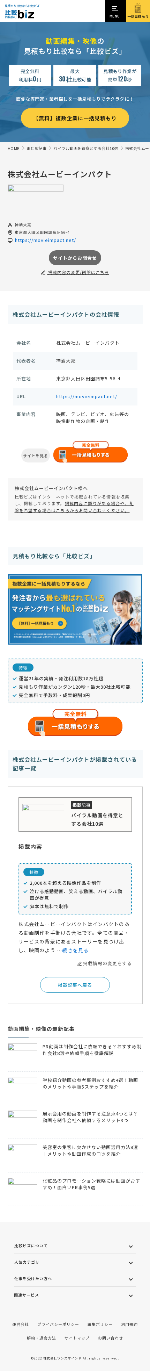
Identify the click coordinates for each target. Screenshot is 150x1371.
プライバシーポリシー (58, 1324)
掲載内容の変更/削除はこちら (78, 272)
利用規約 (129, 1324)
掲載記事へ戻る (75, 985)
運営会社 (20, 1324)
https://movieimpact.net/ (86, 396)
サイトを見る (35, 455)
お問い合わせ (110, 1338)
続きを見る (75, 950)
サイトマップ (77, 1338)
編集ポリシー (100, 1324)
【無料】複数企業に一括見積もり (75, 118)
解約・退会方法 (41, 1338)
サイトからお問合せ (75, 257)
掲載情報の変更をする (107, 963)
